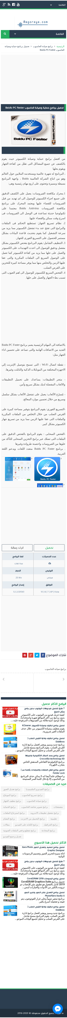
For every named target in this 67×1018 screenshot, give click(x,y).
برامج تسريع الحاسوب (32, 795)
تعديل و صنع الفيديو (12, 836)
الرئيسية (60, 46)
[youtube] (18, 5)
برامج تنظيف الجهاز (12, 801)
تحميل (49, 548)
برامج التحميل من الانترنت (33, 818)
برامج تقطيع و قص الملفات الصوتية (19, 830)
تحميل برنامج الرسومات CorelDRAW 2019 (46, 878)
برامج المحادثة (48, 830)
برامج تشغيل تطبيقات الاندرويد (44, 813)
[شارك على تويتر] (37, 655)
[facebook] (13, 5)
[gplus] (4, 5)
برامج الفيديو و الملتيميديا (37, 789)
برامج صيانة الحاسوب (42, 46)
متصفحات (58, 807)
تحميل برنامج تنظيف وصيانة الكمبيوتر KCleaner (43, 725)
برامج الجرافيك (51, 824)
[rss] (9, 5)
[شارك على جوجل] (30, 655)
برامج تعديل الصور (11, 789)
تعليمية (54, 818)
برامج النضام (9, 818)
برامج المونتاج (9, 795)
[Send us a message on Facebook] (58, 1009)
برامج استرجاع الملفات (14, 813)
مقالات (6, 824)
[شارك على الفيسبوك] (43, 655)
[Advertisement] (33, 78)
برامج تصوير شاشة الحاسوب (34, 807)
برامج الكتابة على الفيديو (26, 824)
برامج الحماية (9, 807)
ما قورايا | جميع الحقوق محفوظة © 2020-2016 (41, 1013)
